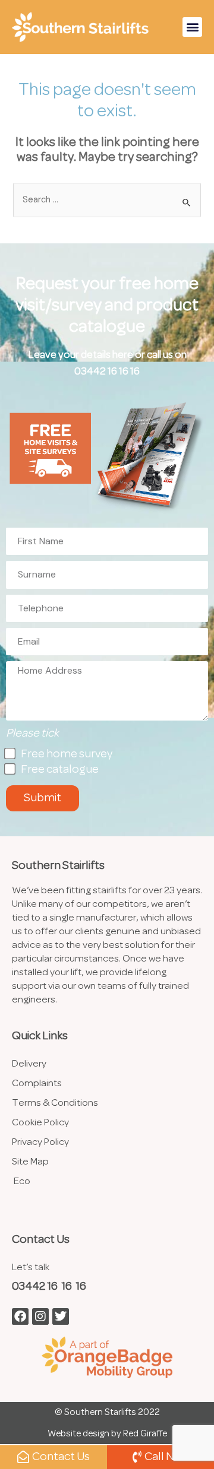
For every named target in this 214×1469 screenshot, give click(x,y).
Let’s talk (30, 1267)
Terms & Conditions (55, 1103)
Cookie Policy (40, 1122)
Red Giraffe (145, 1434)
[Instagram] (40, 1316)
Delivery (29, 1063)
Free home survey (66, 754)
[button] (192, 27)
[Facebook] (20, 1316)
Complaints (37, 1083)
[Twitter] (60, 1316)
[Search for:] (106, 200)
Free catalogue (60, 769)
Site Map (30, 1161)
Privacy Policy (40, 1142)
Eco (22, 1181)
